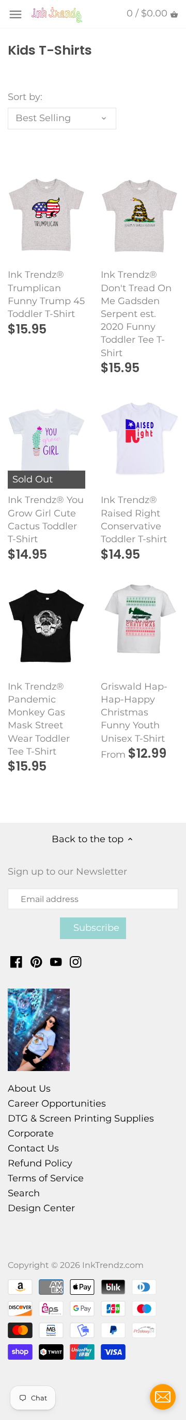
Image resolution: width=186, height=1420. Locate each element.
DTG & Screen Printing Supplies (81, 1118)
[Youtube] (56, 961)
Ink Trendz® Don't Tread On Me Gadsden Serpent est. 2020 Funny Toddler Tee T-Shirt (136, 313)
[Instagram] (76, 961)
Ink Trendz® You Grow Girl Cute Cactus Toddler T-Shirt (46, 519)
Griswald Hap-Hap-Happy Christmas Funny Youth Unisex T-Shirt (134, 712)
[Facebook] (16, 961)
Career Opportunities (57, 1103)
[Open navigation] (15, 14)
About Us (29, 1088)
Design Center (41, 1208)
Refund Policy (40, 1163)
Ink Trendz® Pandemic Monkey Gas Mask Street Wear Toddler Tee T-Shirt (39, 719)
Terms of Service (46, 1178)
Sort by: (25, 97)
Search (24, 1193)
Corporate (31, 1133)
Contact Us (33, 1148)
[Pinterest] (36, 961)
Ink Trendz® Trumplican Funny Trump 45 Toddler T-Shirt (46, 294)
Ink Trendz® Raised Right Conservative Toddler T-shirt (134, 519)
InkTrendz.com (113, 1265)
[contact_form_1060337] (163, 1397)
